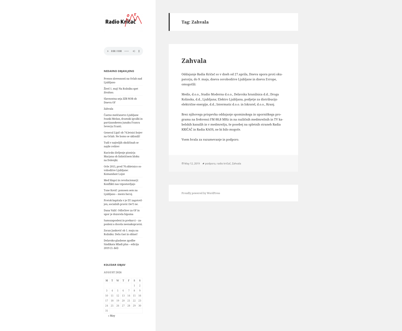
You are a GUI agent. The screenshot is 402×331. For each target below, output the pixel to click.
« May (111, 315)
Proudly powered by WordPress (201, 193)
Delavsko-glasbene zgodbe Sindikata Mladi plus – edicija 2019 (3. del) (121, 244)
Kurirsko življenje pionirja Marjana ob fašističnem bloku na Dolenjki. (121, 156)
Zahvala (108, 108)
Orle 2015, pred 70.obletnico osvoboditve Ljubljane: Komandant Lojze (123, 170)
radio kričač (224, 163)
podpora (210, 163)
